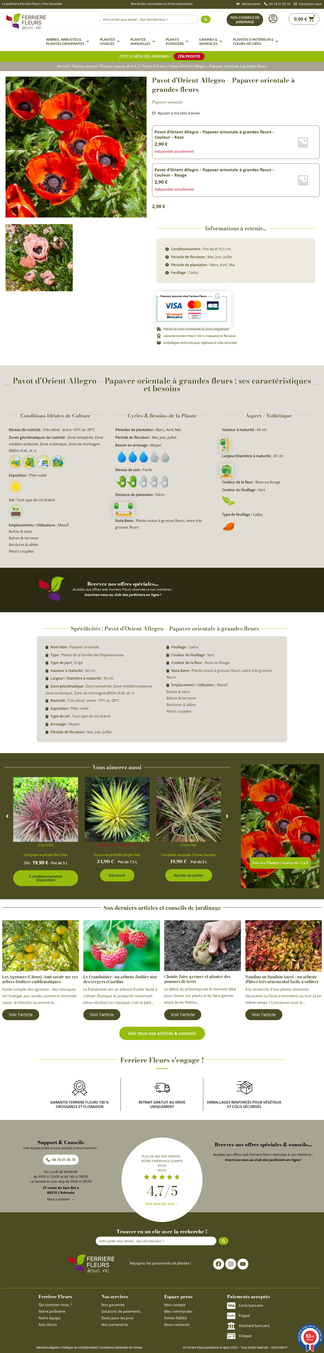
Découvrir (117, 875)
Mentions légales (47, 1347)
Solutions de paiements (121, 1311)
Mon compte (174, 1304)
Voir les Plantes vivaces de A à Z (280, 863)
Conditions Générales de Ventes (120, 1347)
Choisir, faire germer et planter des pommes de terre (197, 979)
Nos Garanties (52, 4)
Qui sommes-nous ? (55, 1304)
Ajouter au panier (188, 875)
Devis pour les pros (117, 1318)
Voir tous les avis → (162, 1203)
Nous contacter (177, 1324)
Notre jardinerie (52, 1311)
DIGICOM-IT (279, 1347)
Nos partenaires (114, 1324)
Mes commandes (178, 1311)
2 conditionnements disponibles (45, 878)
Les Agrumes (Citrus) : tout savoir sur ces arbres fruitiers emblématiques (40, 979)
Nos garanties (113, 1304)
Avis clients (48, 1324)
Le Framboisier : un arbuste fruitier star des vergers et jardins (120, 979)
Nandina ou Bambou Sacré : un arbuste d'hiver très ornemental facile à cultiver (282, 979)
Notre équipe (50, 1318)
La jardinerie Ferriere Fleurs (21, 4)
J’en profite (189, 56)
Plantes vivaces (84, 66)
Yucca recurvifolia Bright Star (117, 855)
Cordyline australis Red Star (46, 855)
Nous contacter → (60, 1199)
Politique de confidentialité (79, 1347)
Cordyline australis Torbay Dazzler (189, 855)
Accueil (63, 66)
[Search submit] (205, 19)
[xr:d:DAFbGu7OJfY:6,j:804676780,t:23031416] (76, 147)
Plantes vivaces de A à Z (119, 66)
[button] (7, 816)
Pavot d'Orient (154, 66)
